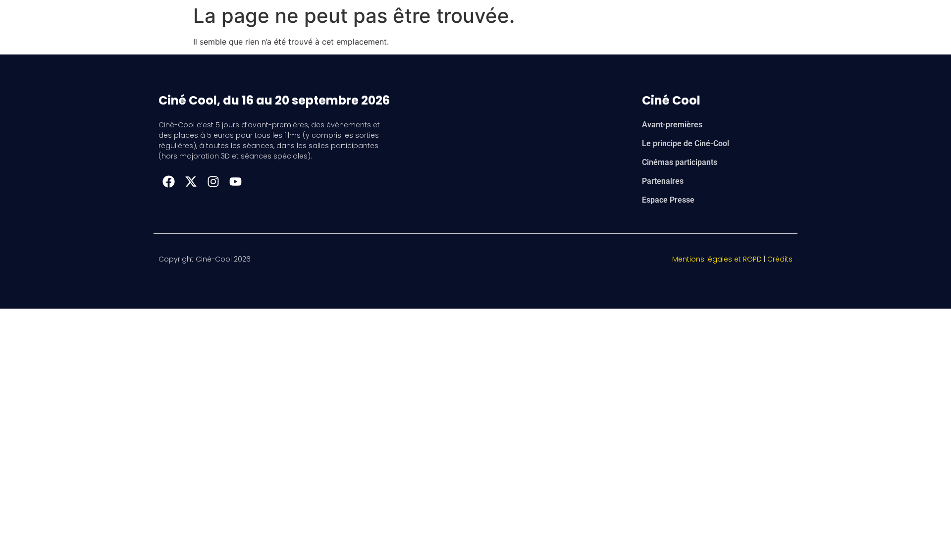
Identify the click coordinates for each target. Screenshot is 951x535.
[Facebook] (168, 181)
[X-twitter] (191, 181)
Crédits (779, 259)
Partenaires (663, 181)
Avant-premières (672, 124)
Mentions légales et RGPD (717, 259)
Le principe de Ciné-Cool (685, 143)
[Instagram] (213, 181)
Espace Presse (668, 200)
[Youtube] (235, 181)
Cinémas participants (679, 162)
